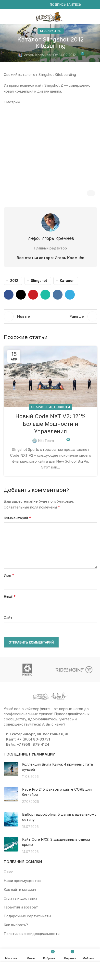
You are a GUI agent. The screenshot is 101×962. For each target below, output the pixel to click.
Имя (9, 575)
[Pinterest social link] (33, 295)
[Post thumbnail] (11, 770)
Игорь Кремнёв (37, 55)
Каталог (67, 281)
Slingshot (39, 281)
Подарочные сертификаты (27, 916)
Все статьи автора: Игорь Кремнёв (50, 257)
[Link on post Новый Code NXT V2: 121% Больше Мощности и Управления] (50, 376)
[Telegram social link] (42, 4)
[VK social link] (36, 4)
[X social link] (21, 295)
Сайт (8, 617)
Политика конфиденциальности (32, 933)
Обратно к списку (50, 316)
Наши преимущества (22, 880)
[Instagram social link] (12, 4)
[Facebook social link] (7, 4)
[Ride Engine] (73, 669)
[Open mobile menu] (5, 17)
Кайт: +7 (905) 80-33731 (28, 739)
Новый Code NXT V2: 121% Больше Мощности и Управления (50, 424)
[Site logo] (50, 16)
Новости (62, 407)
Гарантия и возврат (21, 907)
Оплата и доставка (20, 898)
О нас (8, 871)
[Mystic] (27, 669)
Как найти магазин (20, 889)
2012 (14, 281)
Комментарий (17, 517)
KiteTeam (46, 440)
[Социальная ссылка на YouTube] (18, 4)
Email (10, 596)
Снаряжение (50, 31)
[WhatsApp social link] (30, 4)
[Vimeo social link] (24, 4)
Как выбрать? (16, 924)
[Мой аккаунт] (95, 17)
